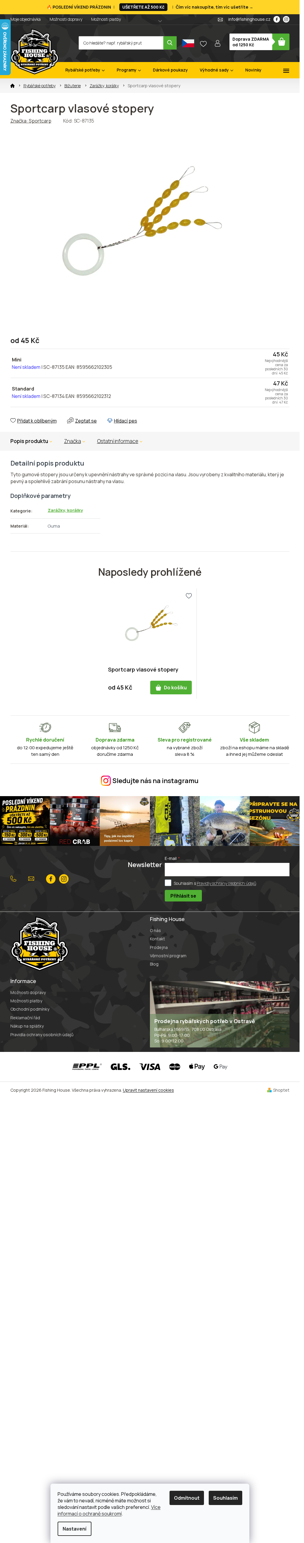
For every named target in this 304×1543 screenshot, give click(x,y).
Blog (154, 964)
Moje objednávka (25, 19)
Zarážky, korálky (65, 510)
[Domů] (12, 85)
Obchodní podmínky (29, 1009)
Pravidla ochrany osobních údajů (41, 1034)
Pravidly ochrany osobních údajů (226, 883)
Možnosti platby (106, 19)
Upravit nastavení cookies (148, 1090)
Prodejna (159, 947)
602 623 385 (14, 879)
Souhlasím (225, 1498)
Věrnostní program (168, 955)
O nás (155, 930)
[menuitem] (85, 70)
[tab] (74, 441)
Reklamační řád (25, 1017)
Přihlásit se (183, 896)
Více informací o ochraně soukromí (109, 1510)
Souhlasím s (215, 883)
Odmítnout (187, 1498)
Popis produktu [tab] (29, 441)
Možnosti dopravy (66, 19)
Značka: (30, 121)
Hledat (170, 43)
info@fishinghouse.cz (32, 879)
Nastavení (74, 1528)
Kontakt (157, 939)
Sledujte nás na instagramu (156, 780)
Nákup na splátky (27, 1026)
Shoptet (281, 1090)
